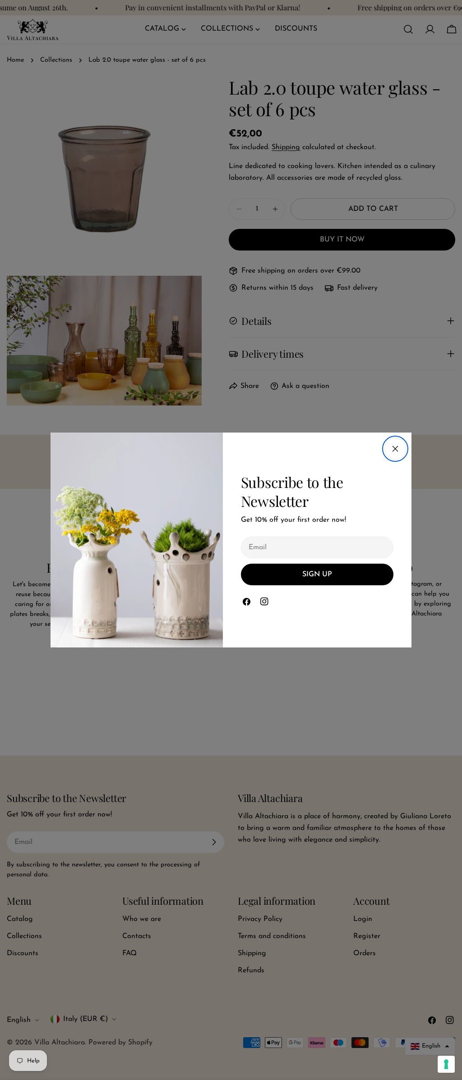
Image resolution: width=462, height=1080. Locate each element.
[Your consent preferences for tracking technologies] (446, 1064)
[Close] (395, 449)
